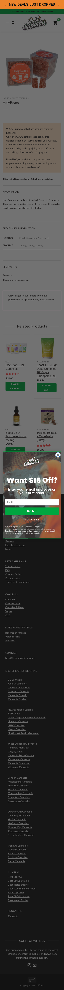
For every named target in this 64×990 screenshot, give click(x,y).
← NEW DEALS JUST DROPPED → (32, 4)
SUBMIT (32, 511)
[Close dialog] (58, 455)
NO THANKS (32, 519)
